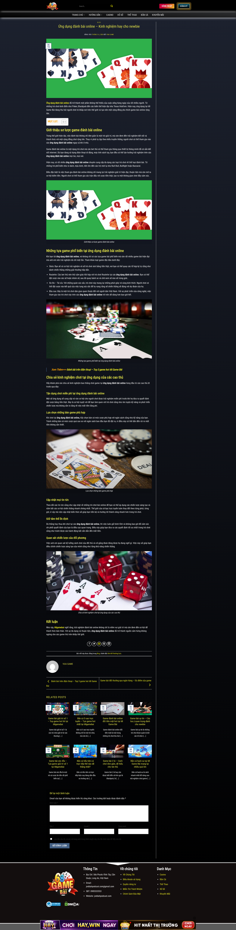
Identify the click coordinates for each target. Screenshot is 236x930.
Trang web (122, 826)
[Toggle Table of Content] (62, 122)
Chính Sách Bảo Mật (132, 894)
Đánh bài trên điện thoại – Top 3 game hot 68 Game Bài (94, 369)
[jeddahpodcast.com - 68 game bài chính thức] (60, 6)
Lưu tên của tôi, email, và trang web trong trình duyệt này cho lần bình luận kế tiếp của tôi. (88, 839)
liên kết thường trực (114, 653)
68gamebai (59, 627)
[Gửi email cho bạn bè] (99, 644)
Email (86, 826)
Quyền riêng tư (129, 884)
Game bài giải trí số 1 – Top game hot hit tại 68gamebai (58, 721)
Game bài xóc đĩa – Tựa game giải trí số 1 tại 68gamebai (58, 764)
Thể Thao (132, 15)
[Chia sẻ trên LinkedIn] (109, 644)
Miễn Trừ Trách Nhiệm (132, 889)
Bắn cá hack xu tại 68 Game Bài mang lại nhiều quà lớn (140, 764)
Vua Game (110, 34)
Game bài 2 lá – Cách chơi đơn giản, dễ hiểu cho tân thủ (113, 764)
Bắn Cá (144, 15)
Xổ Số (120, 15)
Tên (52, 826)
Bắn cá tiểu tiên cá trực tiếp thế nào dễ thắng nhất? (85, 764)
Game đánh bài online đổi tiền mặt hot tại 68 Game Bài (113, 721)
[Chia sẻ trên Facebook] (89, 644)
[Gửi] (111, 6)
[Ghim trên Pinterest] (104, 644)
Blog (99, 22)
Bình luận (54, 803)
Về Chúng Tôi (129, 874)
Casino (109, 15)
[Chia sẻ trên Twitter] (94, 644)
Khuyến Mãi (158, 15)
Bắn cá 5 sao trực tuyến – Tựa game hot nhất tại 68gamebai (85, 721)
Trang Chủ (77, 15)
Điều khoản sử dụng (131, 879)
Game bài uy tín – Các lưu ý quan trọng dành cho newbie (140, 721)
